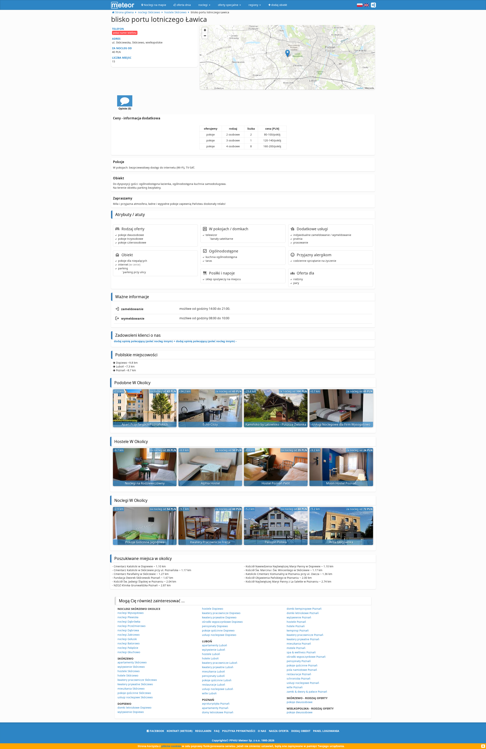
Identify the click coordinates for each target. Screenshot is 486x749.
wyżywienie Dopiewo (131, 712)
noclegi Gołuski (127, 639)
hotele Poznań (296, 626)
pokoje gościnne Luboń (216, 680)
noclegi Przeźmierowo (131, 626)
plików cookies (171, 746)
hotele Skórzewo (128, 675)
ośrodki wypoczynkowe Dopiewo (222, 622)
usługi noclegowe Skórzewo (135, 697)
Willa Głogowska (341, 542)
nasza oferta (279, 731)
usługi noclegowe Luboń (217, 689)
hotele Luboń (210, 658)
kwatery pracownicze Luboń (219, 663)
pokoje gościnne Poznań (302, 665)
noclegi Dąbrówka (129, 621)
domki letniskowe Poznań (303, 613)
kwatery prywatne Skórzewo (135, 684)
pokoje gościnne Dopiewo (218, 630)
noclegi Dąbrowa (128, 630)
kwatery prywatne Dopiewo (219, 617)
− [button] (205, 35)
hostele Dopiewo (212, 608)
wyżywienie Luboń (213, 649)
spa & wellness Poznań (301, 652)
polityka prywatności (238, 731)
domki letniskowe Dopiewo (134, 707)
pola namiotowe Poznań (302, 670)
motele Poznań (296, 648)
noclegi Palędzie (128, 648)
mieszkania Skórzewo (131, 688)
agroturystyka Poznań (216, 703)
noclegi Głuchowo (129, 652)
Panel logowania (326, 731)
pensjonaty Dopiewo (215, 626)
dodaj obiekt (300, 731)
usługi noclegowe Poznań (303, 683)
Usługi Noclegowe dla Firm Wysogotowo (341, 424)
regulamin (203, 731)
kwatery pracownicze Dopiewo (221, 613)
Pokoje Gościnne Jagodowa (144, 542)
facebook (156, 731)
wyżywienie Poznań (299, 617)
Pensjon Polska (276, 542)
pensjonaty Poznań (299, 661)
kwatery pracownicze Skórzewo (137, 680)
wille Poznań (295, 687)
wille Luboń (209, 693)
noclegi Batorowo (129, 643)
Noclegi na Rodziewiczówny (145, 483)
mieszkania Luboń (213, 671)
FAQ (216, 731)
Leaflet (360, 87)
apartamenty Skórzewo (132, 662)
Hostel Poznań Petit (276, 483)
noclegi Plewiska (128, 617)
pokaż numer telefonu (124, 32)
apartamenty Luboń (214, 645)
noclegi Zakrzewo (129, 634)
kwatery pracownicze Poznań (305, 635)
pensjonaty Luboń (213, 676)
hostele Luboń (211, 654)
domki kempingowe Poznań (304, 608)
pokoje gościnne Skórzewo (134, 693)
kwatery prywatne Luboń (217, 667)
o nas (262, 731)
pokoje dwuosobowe (299, 702)
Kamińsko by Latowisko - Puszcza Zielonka (275, 424)
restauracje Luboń (213, 684)
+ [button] (205, 30)
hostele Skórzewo (129, 671)
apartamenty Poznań (215, 708)
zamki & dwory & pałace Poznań (307, 691)
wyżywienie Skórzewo (131, 667)
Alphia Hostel (210, 483)
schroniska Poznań (298, 678)
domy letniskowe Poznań (217, 712)
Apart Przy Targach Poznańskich (145, 424)
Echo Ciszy (210, 424)
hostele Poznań (296, 622)
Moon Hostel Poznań (341, 483)
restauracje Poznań (299, 674)
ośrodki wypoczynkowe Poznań (306, 656)
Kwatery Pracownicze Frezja (210, 542)
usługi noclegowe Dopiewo (219, 635)
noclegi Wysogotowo (131, 613)
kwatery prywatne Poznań (303, 639)
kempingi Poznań (298, 630)
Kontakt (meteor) (180, 731)
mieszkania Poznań (299, 643)
